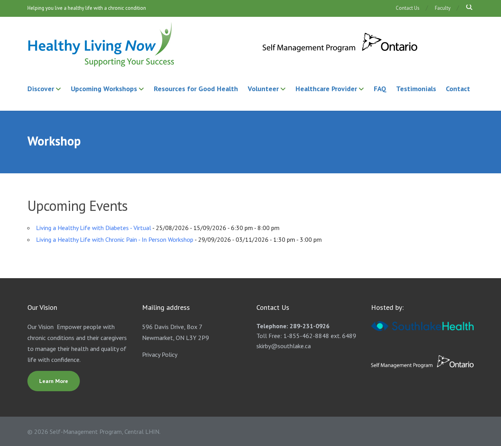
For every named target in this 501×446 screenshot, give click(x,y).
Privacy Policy (159, 354)
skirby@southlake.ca (283, 346)
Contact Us (408, 8)
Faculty (443, 8)
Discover (40, 88)
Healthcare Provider (326, 88)
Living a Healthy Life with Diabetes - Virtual (93, 228)
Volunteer (263, 88)
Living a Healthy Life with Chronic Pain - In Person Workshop (114, 239)
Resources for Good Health (196, 88)
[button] (466, 7)
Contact (458, 88)
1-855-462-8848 (306, 336)
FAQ (380, 88)
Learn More (53, 381)
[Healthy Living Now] (223, 44)
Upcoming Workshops (104, 88)
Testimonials (416, 88)
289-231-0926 (310, 326)
